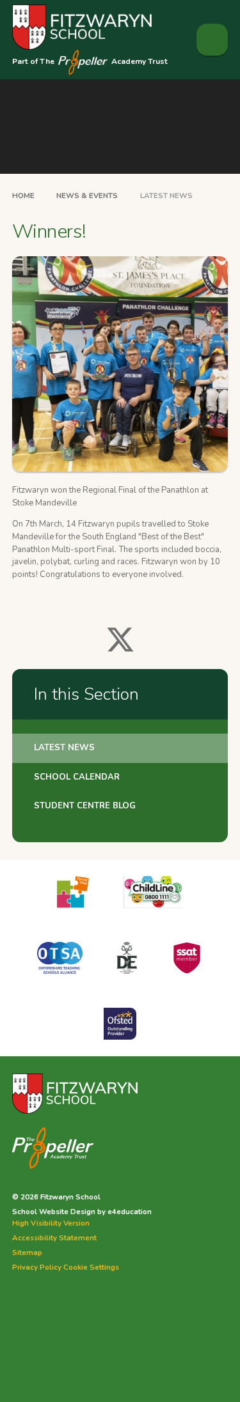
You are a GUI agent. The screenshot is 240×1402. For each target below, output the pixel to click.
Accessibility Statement (54, 1238)
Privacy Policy (36, 1267)
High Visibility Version (51, 1223)
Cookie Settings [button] (91, 1267)
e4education (130, 1211)
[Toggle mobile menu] (212, 40)
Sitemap (27, 1252)
